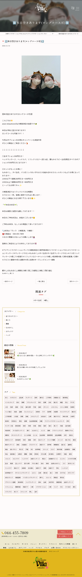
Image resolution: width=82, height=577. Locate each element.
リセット (7, 459)
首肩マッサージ (35, 459)
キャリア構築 (51, 440)
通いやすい (13, 449)
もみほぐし (5, 273)
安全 (6, 454)
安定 (24, 440)
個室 (61, 402)
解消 (74, 440)
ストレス (45, 449)
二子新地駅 (8, 416)
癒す (28, 430)
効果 (11, 407)
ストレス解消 (64, 407)
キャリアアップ (64, 412)
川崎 (32, 487)
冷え (61, 487)
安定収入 (14, 421)
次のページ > (74, 281)
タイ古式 (67, 487)
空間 (20, 412)
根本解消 (20, 482)
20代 (65, 435)
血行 (36, 492)
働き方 (74, 412)
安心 (66, 402)
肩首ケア (42, 445)
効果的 (72, 407)
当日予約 (51, 482)
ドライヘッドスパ (58, 430)
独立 (39, 402)
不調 (27, 449)
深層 (41, 421)
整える (63, 445)
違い (51, 473)
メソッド (60, 440)
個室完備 (59, 482)
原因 (18, 445)
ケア (43, 412)
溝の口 (42, 397)
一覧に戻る (41, 281)
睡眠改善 (17, 487)
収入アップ (41, 440)
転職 (29, 440)
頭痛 (73, 449)
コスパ (52, 449)
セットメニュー (28, 412)
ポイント (46, 407)
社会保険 (42, 435)
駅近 (20, 421)
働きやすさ (57, 416)
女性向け (43, 416)
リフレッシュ (9, 487)
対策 (56, 473)
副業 (25, 421)
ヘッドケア (25, 459)
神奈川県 (65, 416)
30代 (34, 440)
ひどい (34, 473)
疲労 (70, 454)
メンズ (43, 430)
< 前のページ (8, 281)
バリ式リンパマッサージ (30, 477)
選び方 (56, 402)
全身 (45, 482)
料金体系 (7, 430)
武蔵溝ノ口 (57, 397)
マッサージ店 (9, 426)
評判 (68, 421)
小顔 (50, 487)
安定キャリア (9, 440)
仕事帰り (59, 454)
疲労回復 (17, 426)
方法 (21, 407)
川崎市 (72, 416)
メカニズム (54, 407)
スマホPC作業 (72, 459)
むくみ (35, 435)
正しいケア (18, 463)
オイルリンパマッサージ (22, 473)
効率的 (38, 412)
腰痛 (7, 324)
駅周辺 (56, 477)
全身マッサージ (68, 482)
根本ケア (16, 468)
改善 (61, 426)
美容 (16, 407)
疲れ (74, 487)
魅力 (50, 426)
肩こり (12, 273)
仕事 (50, 416)
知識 (65, 454)
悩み (42, 463)
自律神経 (37, 449)
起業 (44, 402)
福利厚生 (65, 397)
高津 (36, 397)
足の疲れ (51, 454)
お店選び (24, 445)
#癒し (46, 300)
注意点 (20, 454)
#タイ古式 (38, 300)
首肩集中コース (53, 459)
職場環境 (50, 435)
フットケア (8, 468)
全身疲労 (67, 449)
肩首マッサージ (9, 445)
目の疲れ (30, 468)
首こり (16, 492)
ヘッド (8, 335)
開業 (23, 402)
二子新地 (48, 397)
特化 (57, 468)
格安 (45, 426)
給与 (18, 402)
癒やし (42, 477)
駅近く (44, 459)
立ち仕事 (43, 454)
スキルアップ (34, 416)
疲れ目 (45, 473)
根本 (39, 482)
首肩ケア (38, 468)
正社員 (21, 397)
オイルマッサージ (17, 435)
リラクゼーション (41, 487)
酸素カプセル (69, 430)
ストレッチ (23, 492)
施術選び (12, 454)
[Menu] (77, 8)
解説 (39, 426)
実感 (45, 468)
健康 (48, 430)
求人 (6, 397)
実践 (30, 454)
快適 (15, 412)
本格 (34, 426)
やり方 (72, 402)
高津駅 (49, 412)
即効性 (36, 454)
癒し (30, 492)
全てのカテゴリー (12, 316)
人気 (6, 407)
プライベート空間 (10, 482)
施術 (39, 407)
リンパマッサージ (31, 482)
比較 (39, 473)
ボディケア (9, 331)
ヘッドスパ (65, 468)
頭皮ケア (25, 487)
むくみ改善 (27, 435)
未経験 (56, 412)
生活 (6, 463)
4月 (32, 449)
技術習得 (17, 440)
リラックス (8, 492)
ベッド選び (8, 412)
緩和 (47, 463)
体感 (29, 426)
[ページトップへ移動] (78, 534)
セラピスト (13, 397)
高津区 (7, 421)
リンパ (56, 487)
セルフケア (16, 459)
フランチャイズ (31, 402)
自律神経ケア (9, 473)
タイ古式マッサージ (18, 430)
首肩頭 (24, 468)
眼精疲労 (56, 445)
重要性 (70, 445)
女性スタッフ (9, 477)
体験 (21, 416)
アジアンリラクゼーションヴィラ (54, 421)
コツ (64, 463)
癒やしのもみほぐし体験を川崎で (15, 270)
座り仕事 (26, 463)
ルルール (48, 477)
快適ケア (51, 468)
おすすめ (62, 473)
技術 (24, 426)
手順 (34, 407)
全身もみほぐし (55, 463)
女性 (50, 402)
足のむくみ (71, 463)
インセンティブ (9, 402)
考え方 (21, 449)
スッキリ (62, 459)
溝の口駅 (28, 407)
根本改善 (59, 449)
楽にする (67, 440)
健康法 (7, 435)
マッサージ (29, 397)
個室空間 (17, 477)
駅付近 (62, 477)
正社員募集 (58, 435)
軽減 (11, 463)
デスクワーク (33, 445)
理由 (6, 449)
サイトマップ (54, 551)
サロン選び (35, 463)
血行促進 (67, 426)
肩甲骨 (49, 445)
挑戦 (27, 416)
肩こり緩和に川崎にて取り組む (40, 270)
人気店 (16, 416)
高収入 (71, 435)
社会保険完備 (33, 421)
